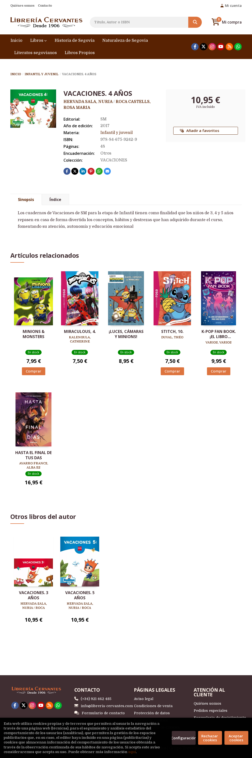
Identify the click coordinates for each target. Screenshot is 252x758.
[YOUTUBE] (220, 46)
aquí (132, 752)
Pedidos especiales (210, 711)
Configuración (184, 737)
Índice (55, 199)
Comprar (33, 371)
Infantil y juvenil (42, 74)
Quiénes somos (22, 5)
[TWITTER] (203, 46)
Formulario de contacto (103, 713)
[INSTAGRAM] (212, 46)
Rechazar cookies (210, 737)
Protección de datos (152, 713)
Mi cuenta (233, 5)
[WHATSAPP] (238, 46)
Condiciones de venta (153, 706)
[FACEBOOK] (195, 46)
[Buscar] (195, 22)
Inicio (15, 74)
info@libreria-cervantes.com (107, 706)
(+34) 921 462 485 (96, 699)
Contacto (45, 5)
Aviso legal (143, 699)
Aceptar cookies (236, 737)
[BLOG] (229, 46)
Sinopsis (26, 199)
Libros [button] (37, 40)
